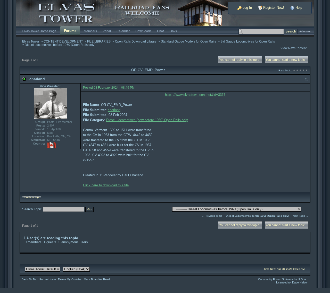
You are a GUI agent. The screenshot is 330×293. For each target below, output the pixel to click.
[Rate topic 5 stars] (306, 70)
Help (298, 8)
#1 (306, 79)
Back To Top (29, 279)
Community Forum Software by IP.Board (283, 279)
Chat (160, 31)
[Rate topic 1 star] (294, 70)
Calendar (123, 31)
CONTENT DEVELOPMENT (63, 41)
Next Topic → (301, 215)
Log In (247, 8)
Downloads (143, 31)
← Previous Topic (211, 215)
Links (173, 31)
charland (37, 79)
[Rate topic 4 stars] (303, 70)
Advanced (305, 31)
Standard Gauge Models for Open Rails (188, 41)
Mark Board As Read (97, 279)
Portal (107, 31)
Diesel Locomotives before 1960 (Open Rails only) (60, 44)
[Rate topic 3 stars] (300, 70)
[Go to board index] (128, 12)
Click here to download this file (106, 185)
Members (90, 31)
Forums (70, 31)
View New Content (293, 48)
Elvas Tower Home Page (39, 31)
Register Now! (273, 8)
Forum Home (47, 279)
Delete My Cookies (70, 279)
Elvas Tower (30, 41)
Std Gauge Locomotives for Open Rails (247, 41)
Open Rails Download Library (135, 41)
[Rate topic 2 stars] (297, 70)
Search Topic (32, 209)
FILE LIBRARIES (99, 41)
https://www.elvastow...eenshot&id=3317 (195, 95)
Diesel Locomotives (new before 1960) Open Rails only (147, 120)
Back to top (31, 197)
